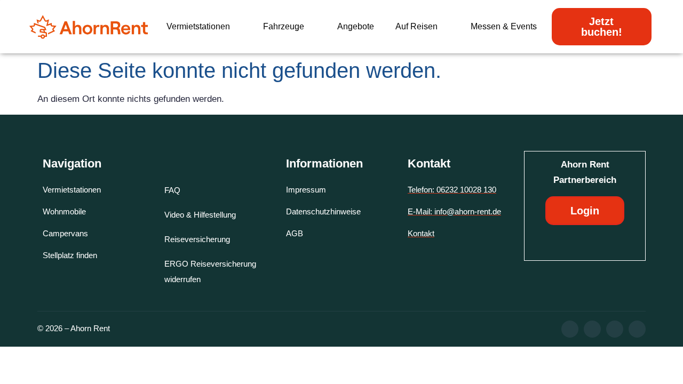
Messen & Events (504, 26)
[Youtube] (614, 329)
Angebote (355, 26)
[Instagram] (592, 329)
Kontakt (429, 163)
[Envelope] (637, 329)
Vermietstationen (198, 26)
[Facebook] (569, 329)
